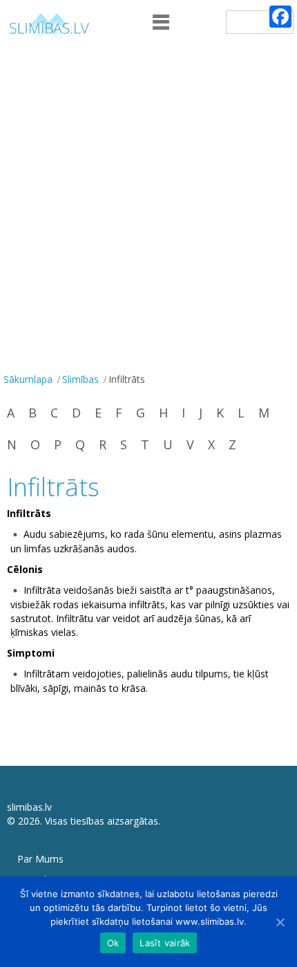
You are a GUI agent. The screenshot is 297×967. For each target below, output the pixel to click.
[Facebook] (280, 16)
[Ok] (280, 922)
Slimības (80, 379)
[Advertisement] (148, 213)
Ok (113, 942)
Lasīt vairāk (165, 942)
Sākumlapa (27, 379)
